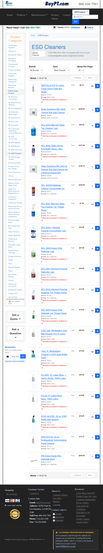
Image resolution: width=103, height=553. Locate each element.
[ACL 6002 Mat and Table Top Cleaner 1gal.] (33, 130)
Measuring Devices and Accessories (15, 207)
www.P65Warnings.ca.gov (66, 546)
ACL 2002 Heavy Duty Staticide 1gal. (51, 250)
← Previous (77, 78)
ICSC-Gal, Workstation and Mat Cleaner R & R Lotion (54, 332)
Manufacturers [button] (38, 15)
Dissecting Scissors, (12, 86)
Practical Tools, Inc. (22, 539)
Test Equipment (16, 108)
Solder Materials (14, 235)
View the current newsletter (15, 361)
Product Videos (55, 17)
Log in (90, 27)
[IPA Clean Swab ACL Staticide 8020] (33, 460)
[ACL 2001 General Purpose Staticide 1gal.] (33, 273)
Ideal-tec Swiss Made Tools (13, 184)
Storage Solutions (14, 256)
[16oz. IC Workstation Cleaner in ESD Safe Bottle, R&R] (33, 354)
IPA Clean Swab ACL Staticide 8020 (51, 457)
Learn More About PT (85, 493)
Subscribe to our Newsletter (83, 514)
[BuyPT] (57, 3)
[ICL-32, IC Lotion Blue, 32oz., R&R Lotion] (33, 398)
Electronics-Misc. (14, 163)
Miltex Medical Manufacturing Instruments (14, 214)
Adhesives (12, 51)
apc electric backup (12, 275)
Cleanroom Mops (14, 70)
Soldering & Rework (12, 240)
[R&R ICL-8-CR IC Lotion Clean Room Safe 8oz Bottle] (33, 88)
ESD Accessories (13, 138)
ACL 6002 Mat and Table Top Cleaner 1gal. (53, 126)
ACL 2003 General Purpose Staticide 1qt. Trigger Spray (54, 291)
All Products (80, 12)
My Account (11, 494)
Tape (10, 264)
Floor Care (14, 121)
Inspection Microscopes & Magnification (13, 191)
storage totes (12, 293)
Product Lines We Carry (86, 496)
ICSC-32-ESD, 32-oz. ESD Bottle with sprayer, (54, 418)
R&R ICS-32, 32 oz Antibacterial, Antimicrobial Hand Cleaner (54, 440)
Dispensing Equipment (12, 80)
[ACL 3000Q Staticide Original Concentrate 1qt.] (33, 191)
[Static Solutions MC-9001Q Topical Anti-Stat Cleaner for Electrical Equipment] (33, 169)
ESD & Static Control (13, 92)
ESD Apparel (15, 142)
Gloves (10, 176)
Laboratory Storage (15, 203)
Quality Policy (82, 522)
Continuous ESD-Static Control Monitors (15, 131)
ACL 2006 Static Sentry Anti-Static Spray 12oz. (52, 147)
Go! (75, 21)
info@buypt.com (43, 502)
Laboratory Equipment (12, 198)
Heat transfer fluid (14, 179)
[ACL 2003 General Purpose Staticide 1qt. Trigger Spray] (33, 295)
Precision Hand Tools (13, 221)
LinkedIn (59, 520)
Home (10, 15)
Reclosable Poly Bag (14, 227)
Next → (90, 78)
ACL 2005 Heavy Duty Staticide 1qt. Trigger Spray (54, 311)
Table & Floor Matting (15, 104)
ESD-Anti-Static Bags (13, 113)
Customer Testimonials (85, 499)
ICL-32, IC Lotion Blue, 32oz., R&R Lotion (51, 397)
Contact (66, 15)
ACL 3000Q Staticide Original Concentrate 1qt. (53, 187)
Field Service (15, 118)
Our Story (57, 498)
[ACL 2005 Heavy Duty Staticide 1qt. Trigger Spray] (33, 314)
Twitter (58, 514)
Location (56, 505)
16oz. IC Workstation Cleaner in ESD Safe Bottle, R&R (54, 354)
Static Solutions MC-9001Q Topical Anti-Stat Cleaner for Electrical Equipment (54, 169)
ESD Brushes (15, 146)
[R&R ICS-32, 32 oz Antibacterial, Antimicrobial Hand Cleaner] (33, 439)
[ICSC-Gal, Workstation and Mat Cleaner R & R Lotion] (33, 333)
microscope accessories (12, 285)
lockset (11, 280)
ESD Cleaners (15, 153)
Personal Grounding (13, 98)
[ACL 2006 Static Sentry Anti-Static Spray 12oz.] (33, 150)
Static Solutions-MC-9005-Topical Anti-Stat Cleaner (53, 111)
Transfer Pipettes (14, 267)
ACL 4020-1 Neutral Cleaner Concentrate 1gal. (53, 229)
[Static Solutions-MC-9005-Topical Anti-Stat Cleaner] (33, 112)
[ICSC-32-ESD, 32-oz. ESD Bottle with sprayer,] (33, 419)
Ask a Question (15, 331)
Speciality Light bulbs (14, 246)
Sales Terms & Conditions (82, 507)
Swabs (10, 260)
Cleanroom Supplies (12, 75)
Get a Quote (14, 317)
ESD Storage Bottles (14, 158)
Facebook (59, 517)
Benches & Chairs (14, 55)
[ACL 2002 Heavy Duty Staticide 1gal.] (33, 253)
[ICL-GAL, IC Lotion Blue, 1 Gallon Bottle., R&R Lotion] (33, 377)
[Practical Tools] (9, 3)
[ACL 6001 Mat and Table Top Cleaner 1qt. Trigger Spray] (33, 210)
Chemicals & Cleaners (13, 65)
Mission (56, 501)
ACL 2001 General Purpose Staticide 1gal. (54, 270)
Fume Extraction (14, 172)
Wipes (10, 271)
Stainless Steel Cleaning (13, 251)
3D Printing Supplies (12, 46)
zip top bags (12, 297)
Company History (60, 495)
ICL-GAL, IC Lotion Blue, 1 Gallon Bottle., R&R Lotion (53, 376)
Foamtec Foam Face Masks (13, 167)
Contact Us (34, 493)
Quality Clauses (83, 519)
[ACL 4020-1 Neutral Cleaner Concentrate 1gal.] (33, 232)
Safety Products (14, 232)
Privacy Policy (82, 503)
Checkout (75, 27)
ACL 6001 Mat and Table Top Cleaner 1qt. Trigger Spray (53, 207)
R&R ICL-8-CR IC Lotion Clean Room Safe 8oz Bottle (52, 88)
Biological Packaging (12, 59)
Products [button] (21, 15)
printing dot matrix (15, 290)
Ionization (14, 125)
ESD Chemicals (16, 150)
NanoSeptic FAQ (14, 302)
